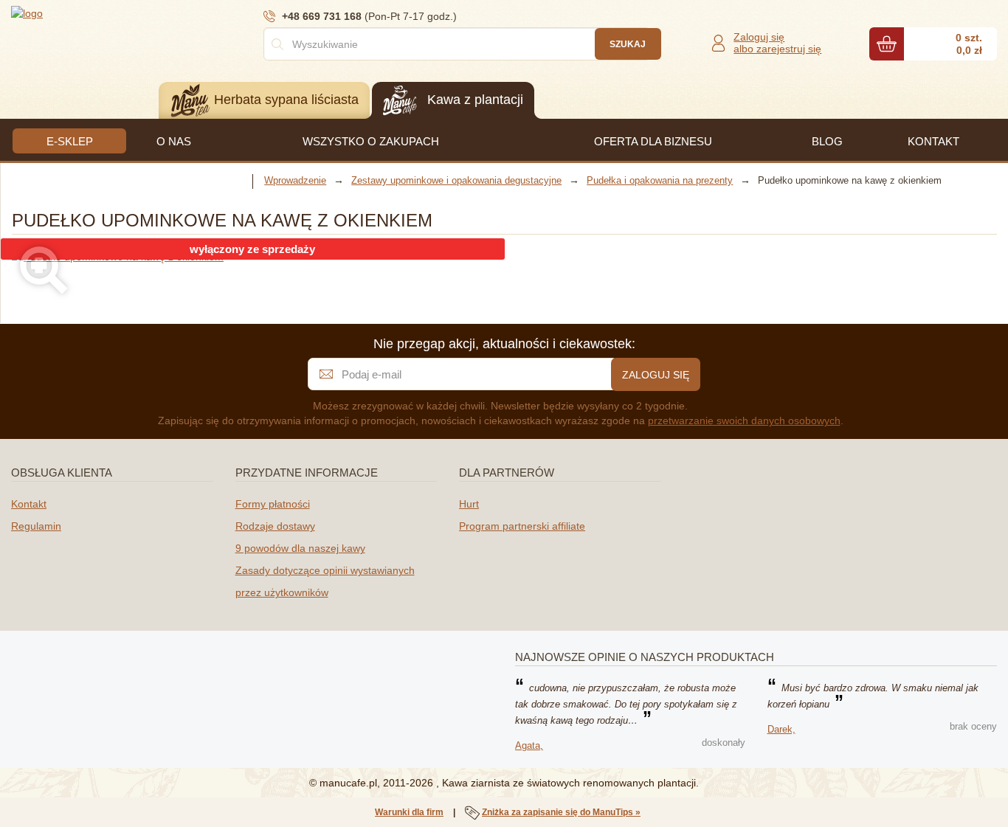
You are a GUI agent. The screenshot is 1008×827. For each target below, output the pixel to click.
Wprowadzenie (295, 180)
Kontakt (28, 504)
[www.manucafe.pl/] (99, 12)
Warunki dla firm (409, 812)
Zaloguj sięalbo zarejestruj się (777, 43)
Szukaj (628, 44)
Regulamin (36, 526)
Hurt (469, 504)
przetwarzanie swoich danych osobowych (744, 420)
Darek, (781, 729)
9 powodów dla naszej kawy (300, 548)
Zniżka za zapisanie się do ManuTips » (561, 812)
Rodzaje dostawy (275, 526)
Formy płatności (272, 504)
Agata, (529, 745)
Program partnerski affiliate (522, 526)
